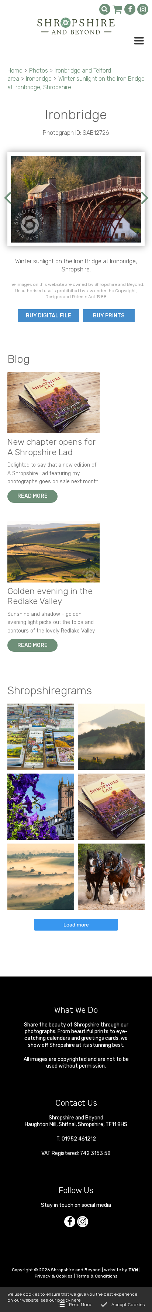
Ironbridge (39, 78)
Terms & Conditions (97, 1276)
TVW (133, 1269)
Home (15, 70)
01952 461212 (79, 1139)
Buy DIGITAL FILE (48, 316)
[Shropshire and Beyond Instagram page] (142, 9)
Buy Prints (108, 316)
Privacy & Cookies (54, 1276)
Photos (38, 70)
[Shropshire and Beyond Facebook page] (129, 9)
